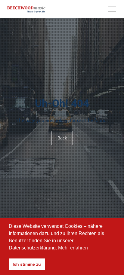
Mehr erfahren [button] (73, 247)
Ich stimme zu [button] (27, 264)
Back (62, 138)
